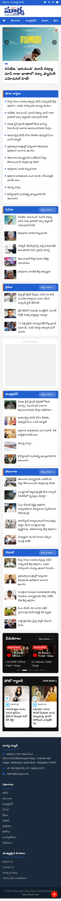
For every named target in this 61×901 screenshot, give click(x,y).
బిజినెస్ (6, 821)
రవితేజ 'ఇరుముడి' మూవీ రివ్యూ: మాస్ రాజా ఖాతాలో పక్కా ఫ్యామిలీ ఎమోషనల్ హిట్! (30, 115)
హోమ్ (5, 793)
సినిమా (45, 20)
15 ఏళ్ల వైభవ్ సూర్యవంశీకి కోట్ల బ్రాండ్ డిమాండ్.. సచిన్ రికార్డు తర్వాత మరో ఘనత (37, 328)
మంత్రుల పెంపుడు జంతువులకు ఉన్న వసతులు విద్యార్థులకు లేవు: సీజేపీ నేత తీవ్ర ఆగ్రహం (37, 596)
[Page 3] (30, 670)
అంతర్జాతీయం (10, 837)
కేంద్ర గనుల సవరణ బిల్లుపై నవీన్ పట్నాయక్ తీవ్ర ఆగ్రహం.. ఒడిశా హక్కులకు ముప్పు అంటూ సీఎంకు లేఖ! (31, 104)
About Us (8, 862)
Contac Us (8, 867)
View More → (45, 639)
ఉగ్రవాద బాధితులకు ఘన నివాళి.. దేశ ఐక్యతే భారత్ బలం (30, 178)
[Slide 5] (29, 86)
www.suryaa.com (30, 894)
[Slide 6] (32, 86)
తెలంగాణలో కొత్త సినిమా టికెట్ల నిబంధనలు (33, 261)
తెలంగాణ (15, 20)
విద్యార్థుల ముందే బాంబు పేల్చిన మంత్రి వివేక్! (34, 539)
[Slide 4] (26, 86)
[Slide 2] (21, 86)
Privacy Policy (10, 873)
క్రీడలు (5, 815)
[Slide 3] (24, 86)
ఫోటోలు (6, 832)
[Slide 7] (34, 86)
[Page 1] (18, 670)
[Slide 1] (18, 86)
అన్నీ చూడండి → (48, 210)
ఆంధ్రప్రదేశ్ (31, 20)
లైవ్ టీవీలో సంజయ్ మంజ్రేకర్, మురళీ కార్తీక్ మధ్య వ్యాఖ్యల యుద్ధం (37, 313)
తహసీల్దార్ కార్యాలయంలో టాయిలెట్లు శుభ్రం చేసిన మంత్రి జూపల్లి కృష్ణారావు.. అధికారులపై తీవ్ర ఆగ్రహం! (37, 525)
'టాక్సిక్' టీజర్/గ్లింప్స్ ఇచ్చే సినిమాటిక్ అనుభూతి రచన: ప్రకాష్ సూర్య (37, 248)
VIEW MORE (50, 681)
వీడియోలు (8, 843)
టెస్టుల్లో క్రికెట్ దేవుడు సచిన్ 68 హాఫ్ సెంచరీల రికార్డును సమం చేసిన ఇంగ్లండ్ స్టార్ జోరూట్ (36, 299)
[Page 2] (24, 670)
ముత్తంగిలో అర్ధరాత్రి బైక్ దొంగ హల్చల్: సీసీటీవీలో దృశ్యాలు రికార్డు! (37, 494)
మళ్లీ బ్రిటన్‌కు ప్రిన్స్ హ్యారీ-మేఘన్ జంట (35, 623)
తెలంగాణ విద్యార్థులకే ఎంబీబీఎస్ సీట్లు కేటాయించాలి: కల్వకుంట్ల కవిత (27, 160)
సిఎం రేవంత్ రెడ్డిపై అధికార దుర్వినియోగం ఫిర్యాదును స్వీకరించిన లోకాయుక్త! (37, 509)
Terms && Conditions (14, 878)
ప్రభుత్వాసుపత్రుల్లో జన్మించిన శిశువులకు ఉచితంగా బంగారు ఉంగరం (27, 149)
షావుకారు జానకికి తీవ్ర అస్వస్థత (34, 272)
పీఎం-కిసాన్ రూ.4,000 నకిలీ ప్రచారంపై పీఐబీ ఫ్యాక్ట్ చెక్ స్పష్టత (34, 610)
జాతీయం (7, 826)
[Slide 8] (37, 86)
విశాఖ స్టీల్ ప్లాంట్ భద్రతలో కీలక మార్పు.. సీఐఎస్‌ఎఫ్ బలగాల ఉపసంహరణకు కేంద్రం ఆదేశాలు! (29, 127)
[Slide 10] (43, 86)
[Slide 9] (40, 86)
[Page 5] (42, 670)
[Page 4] (36, 670)
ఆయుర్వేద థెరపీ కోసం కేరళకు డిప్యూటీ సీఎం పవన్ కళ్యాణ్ (30, 138)
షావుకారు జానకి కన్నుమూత (21, 169)
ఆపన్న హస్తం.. (14, 187)
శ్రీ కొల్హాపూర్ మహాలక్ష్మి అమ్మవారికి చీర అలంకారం (26, 196)
